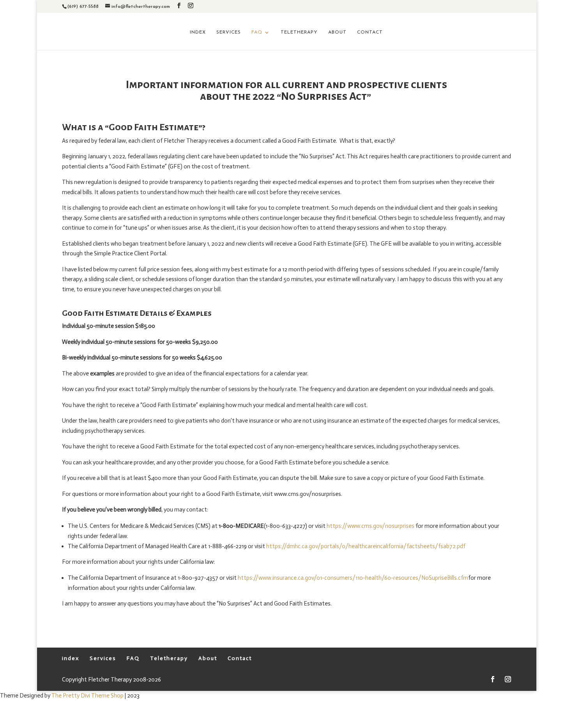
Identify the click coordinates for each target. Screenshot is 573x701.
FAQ (256, 32)
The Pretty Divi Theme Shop (87, 695)
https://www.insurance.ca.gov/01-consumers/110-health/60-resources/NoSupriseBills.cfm (353, 577)
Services (228, 32)
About (337, 32)
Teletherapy (299, 32)
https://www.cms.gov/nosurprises (370, 525)
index (198, 32)
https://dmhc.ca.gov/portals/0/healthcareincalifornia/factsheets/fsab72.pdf (365, 546)
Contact (370, 32)
